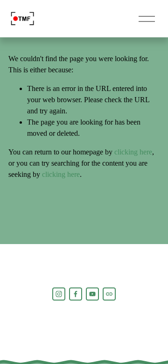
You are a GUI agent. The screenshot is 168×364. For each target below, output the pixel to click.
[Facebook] (75, 294)
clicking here (133, 152)
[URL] (109, 294)
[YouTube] (92, 294)
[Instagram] (58, 294)
